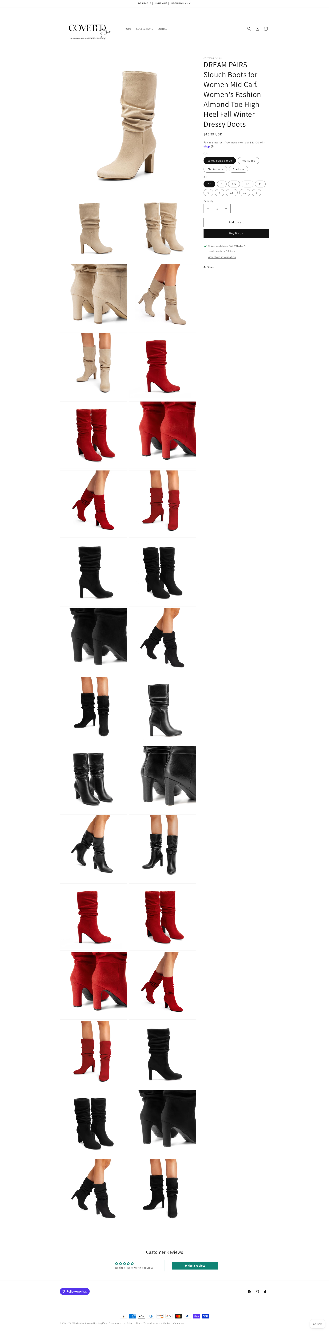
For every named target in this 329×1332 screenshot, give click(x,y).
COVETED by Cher (76, 1323)
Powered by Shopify (95, 1323)
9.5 (232, 192)
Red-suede (248, 160)
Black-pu (238, 169)
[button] (249, 29)
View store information (222, 257)
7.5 (209, 184)
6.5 (247, 184)
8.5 (234, 184)
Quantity (208, 201)
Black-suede (215, 169)
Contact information (173, 1323)
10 (244, 192)
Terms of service (152, 1323)
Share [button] (210, 267)
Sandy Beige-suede (220, 160)
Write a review (195, 1266)
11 (260, 184)
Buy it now (236, 233)
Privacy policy (116, 1323)
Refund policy (133, 1323)
